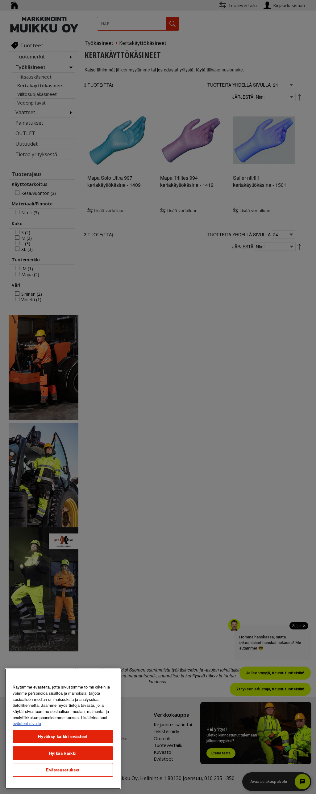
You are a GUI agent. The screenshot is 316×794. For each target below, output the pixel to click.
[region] (63, 728)
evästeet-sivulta (27, 723)
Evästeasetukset (63, 770)
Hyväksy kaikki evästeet (62, 736)
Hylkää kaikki (63, 753)
